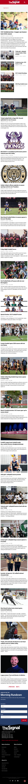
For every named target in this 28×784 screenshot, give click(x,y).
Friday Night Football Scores (9, 249)
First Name (3, 703)
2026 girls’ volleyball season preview (11, 474)
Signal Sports (6, 8)
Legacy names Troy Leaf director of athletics (13, 675)
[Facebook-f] (10, 780)
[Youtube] (17, 780)
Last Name (3, 709)
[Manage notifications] (25, 781)
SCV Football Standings (21, 73)
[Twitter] (12, 780)
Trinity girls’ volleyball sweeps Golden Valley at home (20, 53)
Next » (18, 686)
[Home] (1, 8)
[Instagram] (15, 780)
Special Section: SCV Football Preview (11, 314)
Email (2, 714)
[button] (3, 2)
